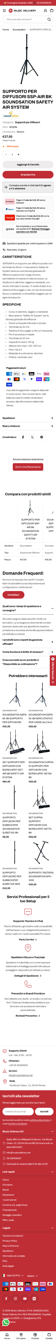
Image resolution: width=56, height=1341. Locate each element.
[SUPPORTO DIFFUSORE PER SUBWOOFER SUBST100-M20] (14, 852)
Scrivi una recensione (28, 467)
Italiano (31, 1276)
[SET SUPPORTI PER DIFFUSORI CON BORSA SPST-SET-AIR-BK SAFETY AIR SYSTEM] (14, 742)
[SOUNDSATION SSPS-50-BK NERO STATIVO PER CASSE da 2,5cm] (41, 694)
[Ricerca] (49, 19)
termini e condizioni (17, 1124)
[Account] (45, 10)
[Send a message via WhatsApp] (6, 1322)
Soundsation (19, 29)
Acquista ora (28, 174)
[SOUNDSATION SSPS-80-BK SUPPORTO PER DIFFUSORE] (14, 694)
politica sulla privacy (39, 1120)
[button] (53, 670)
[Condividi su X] (32, 437)
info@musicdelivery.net (21, 1075)
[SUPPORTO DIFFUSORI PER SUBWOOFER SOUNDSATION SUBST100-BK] (14, 797)
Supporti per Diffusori (27, 122)
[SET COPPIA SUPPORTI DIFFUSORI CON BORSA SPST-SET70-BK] (41, 797)
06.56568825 (14, 1158)
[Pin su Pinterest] (41, 437)
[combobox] (28, 19)
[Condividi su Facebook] (23, 437)
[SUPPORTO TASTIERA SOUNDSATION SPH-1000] (41, 852)
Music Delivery (18, 1310)
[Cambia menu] (4, 10)
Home (5, 29)
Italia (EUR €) (13, 1275)
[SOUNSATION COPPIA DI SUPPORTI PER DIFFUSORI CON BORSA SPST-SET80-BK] (41, 742)
